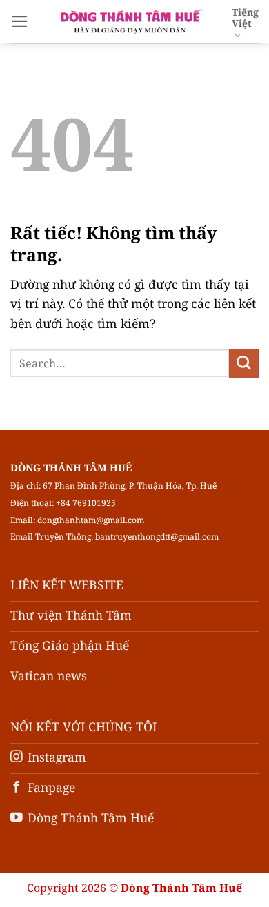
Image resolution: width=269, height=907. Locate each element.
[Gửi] (244, 363)
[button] (19, 21)
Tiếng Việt (245, 18)
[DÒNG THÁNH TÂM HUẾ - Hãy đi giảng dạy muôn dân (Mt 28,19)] (130, 21)
